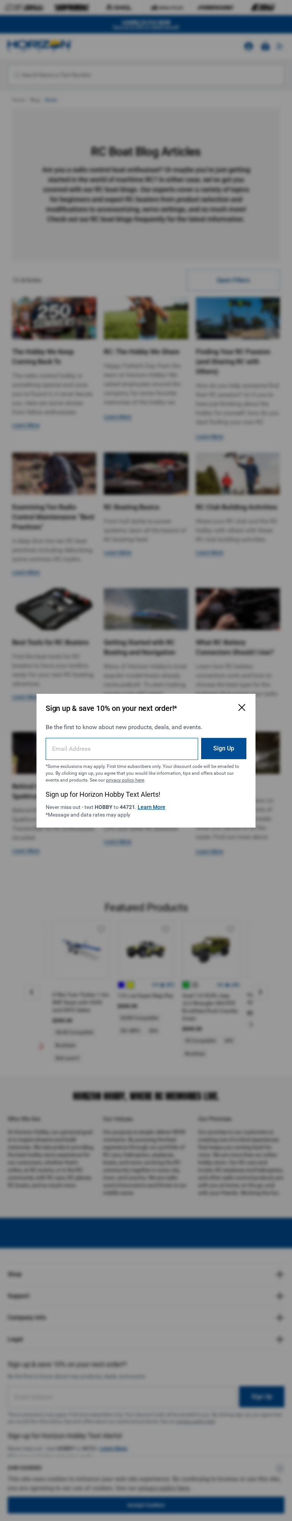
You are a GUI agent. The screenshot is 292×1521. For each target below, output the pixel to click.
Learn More (151, 807)
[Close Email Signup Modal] (241, 707)
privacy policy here (125, 780)
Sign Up (223, 748)
